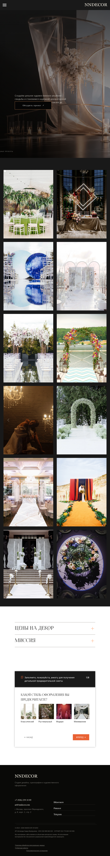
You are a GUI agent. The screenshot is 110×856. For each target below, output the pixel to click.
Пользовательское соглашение (37, 850)
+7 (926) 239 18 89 (23, 799)
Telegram (58, 814)
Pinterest (57, 808)
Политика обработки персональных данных (30, 845)
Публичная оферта (21, 848)
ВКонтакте (59, 802)
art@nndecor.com (22, 804)
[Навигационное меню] (4, 5)
